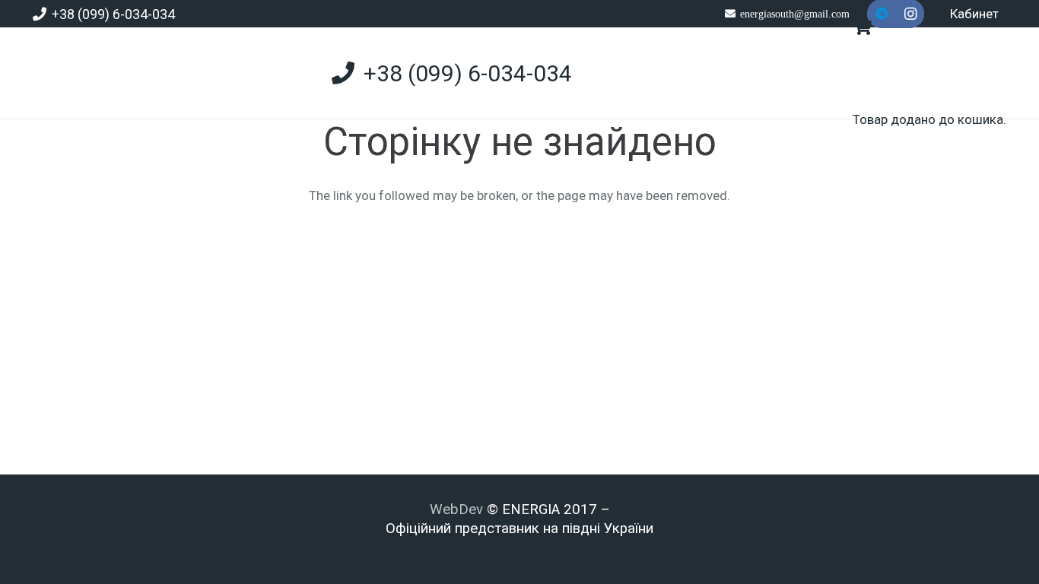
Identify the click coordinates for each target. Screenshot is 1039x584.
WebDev (458, 509)
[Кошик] (862, 26)
